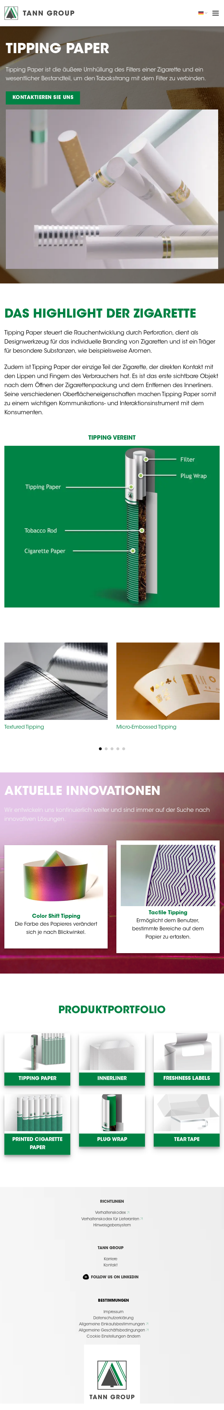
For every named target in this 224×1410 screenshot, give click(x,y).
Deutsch (203, 13)
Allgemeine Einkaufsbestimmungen (112, 1324)
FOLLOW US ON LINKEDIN (114, 1277)
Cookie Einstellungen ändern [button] (113, 1336)
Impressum (114, 1312)
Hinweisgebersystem (112, 1225)
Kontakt (111, 1265)
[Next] (212, 684)
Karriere (110, 1259)
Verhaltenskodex (110, 1213)
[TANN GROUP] (39, 13)
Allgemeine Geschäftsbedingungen (112, 1330)
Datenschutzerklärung (113, 1318)
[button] (216, 13)
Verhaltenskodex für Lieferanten (110, 1219)
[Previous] (12, 684)
